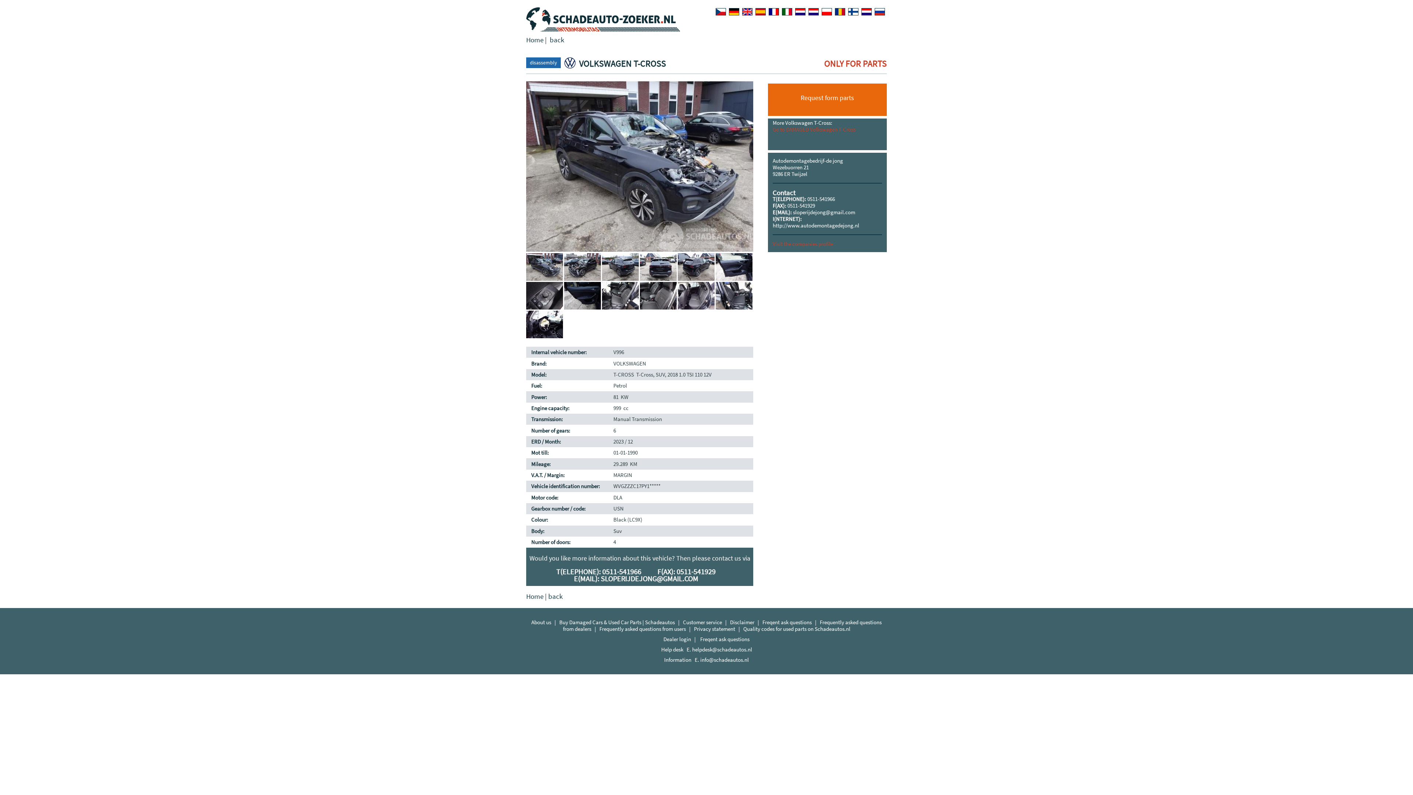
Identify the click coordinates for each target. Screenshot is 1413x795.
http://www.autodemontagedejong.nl (816, 225)
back (557, 40)
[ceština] (721, 11)
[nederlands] (800, 11)
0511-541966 (821, 198)
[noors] (813, 11)
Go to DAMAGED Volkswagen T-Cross (814, 129)
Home (534, 40)
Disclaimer (742, 622)
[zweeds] (866, 11)
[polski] (827, 11)
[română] (840, 11)
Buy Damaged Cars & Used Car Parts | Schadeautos (617, 622)
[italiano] (787, 11)
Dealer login (677, 639)
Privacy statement (714, 628)
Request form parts (827, 97)
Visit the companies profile (803, 243)
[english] (747, 11)
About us (541, 622)
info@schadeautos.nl (724, 659)
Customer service (702, 622)
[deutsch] (734, 11)
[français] (774, 11)
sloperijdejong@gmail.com (824, 212)
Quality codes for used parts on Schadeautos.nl (796, 628)
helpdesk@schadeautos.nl (722, 649)
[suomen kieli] (853, 11)
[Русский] (880, 11)
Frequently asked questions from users (642, 628)
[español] (760, 11)
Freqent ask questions (787, 622)
